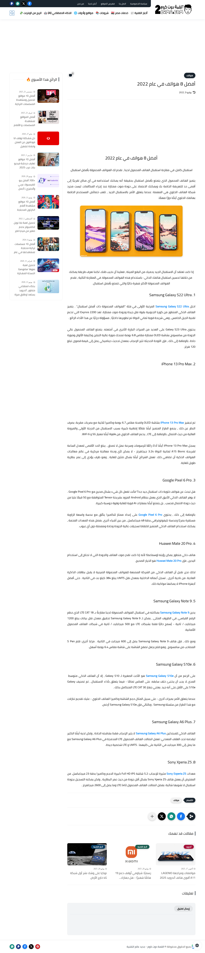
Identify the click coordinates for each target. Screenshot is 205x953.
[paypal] (12, 3)
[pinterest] (37, 946)
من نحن (80, 4)
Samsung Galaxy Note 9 (174, 612)
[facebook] (29, 3)
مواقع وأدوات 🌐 (83, 13)
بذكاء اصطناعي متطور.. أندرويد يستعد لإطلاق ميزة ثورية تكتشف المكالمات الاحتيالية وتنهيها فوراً (24, 290)
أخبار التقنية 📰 (139, 13)
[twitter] (23, 3)
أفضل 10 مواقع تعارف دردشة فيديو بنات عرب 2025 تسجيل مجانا (24, 163)
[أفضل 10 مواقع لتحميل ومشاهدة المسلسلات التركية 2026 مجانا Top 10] (48, 96)
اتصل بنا (122, 4)
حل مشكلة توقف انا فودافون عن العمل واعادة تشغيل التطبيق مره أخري (24, 142)
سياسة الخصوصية (138, 4)
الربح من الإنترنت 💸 (30, 13)
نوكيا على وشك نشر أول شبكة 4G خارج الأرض (88, 875)
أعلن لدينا (92, 4)
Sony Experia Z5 (176, 773)
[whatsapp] (18, 3)
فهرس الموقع (108, 4)
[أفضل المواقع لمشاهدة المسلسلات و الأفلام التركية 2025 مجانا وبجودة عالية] (48, 117)
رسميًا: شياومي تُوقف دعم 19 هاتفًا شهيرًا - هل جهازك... (133, 875)
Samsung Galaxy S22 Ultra (172, 306)
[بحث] (12, 13)
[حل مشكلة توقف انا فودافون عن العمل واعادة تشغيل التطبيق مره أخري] (48, 138)
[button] (181, 816)
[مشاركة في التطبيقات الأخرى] (152, 816)
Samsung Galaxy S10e (160, 675)
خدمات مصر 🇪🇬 (119, 13)
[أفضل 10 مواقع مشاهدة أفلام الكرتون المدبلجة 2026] (48, 202)
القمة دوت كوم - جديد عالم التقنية (145, 946)
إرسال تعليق (183, 908)
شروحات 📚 (102, 13)
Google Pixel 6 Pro (150, 514)
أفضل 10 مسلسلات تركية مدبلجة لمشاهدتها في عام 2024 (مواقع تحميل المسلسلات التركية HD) (24, 248)
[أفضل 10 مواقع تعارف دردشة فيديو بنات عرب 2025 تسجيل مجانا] (48, 159)
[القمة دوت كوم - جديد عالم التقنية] (173, 9)
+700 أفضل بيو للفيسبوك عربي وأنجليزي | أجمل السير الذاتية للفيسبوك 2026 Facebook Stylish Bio (24, 185)
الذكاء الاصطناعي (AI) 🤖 (57, 13)
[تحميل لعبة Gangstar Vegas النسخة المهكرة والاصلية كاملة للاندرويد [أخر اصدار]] (48, 265)
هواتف (189, 75)
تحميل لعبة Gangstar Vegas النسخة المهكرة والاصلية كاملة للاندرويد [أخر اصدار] (24, 269)
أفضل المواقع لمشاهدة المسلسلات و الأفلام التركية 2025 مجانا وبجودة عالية (24, 121)
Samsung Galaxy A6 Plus (151, 733)
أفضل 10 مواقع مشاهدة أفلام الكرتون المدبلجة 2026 (26, 206)
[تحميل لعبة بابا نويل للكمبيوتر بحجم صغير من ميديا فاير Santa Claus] (48, 223)
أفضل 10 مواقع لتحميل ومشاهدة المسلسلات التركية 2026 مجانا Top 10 (25, 100)
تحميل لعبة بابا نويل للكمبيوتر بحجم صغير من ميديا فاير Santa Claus (24, 227)
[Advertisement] (102, 48)
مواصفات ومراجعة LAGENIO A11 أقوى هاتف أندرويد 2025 (177, 875)
